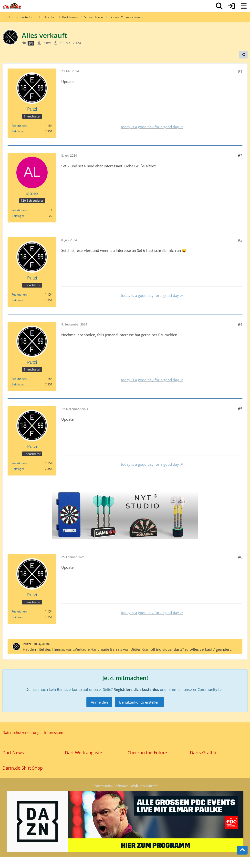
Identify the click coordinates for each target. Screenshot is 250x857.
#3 (240, 240)
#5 (240, 408)
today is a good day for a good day (150, 126)
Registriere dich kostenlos (136, 689)
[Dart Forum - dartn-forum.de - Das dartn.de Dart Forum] (12, 6)
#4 (240, 324)
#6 (240, 557)
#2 (240, 155)
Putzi (46, 42)
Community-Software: (125, 785)
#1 (240, 71)
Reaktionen (19, 126)
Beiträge (17, 131)
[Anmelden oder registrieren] (231, 6)
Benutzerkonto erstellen (139, 702)
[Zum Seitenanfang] (242, 850)
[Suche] (219, 6)
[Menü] (244, 6)
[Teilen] (243, 54)
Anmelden (99, 702)
